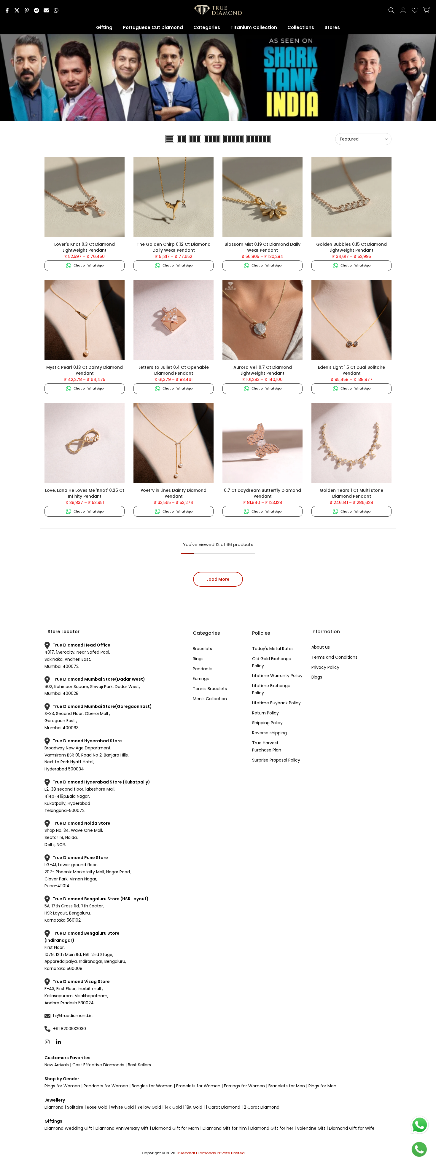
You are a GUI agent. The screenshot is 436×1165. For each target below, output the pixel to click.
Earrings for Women (244, 1086)
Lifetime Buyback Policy (276, 703)
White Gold (122, 1107)
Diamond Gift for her (272, 1128)
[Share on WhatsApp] (56, 10)
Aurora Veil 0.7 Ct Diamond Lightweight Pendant (262, 370)
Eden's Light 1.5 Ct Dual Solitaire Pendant (351, 370)
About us (320, 647)
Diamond (53, 1107)
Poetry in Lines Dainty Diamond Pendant (173, 493)
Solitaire (74, 1107)
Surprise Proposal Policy (276, 760)
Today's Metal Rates (273, 649)
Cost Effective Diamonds (98, 1065)
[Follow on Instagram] (47, 1042)
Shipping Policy (267, 723)
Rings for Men (321, 1086)
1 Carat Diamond (223, 1107)
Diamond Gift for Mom (175, 1128)
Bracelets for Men (286, 1086)
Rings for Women (62, 1086)
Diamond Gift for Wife (351, 1128)
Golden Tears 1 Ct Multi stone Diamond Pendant (351, 493)
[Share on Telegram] (36, 10)
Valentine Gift (311, 1128)
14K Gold (173, 1107)
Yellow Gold (149, 1107)
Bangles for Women (152, 1086)
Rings (198, 659)
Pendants (202, 669)
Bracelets (202, 649)
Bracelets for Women (198, 1086)
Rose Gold (97, 1107)
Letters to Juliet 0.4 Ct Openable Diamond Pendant (174, 370)
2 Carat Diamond (261, 1107)
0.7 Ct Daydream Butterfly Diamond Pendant (262, 493)
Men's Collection (210, 699)
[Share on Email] (46, 10)
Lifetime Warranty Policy (277, 676)
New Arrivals (56, 1065)
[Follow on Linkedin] (58, 1042)
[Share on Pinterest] (26, 10)
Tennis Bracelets (210, 689)
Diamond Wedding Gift (68, 1128)
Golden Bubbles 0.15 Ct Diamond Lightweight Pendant (351, 247)
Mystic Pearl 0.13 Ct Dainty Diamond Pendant (84, 370)
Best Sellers (139, 1065)
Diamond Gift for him (225, 1128)
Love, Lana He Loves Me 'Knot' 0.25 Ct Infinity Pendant (84, 493)
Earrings (201, 679)
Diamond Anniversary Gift (121, 1128)
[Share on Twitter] (17, 10)
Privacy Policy (325, 667)
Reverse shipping (269, 733)
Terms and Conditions (334, 657)
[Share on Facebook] (7, 10)
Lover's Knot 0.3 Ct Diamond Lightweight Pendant (84, 247)
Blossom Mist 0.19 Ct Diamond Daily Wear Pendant (262, 247)
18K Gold (193, 1107)
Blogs (316, 677)
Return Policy (265, 713)
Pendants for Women (105, 1086)
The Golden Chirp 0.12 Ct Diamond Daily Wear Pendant (174, 247)
